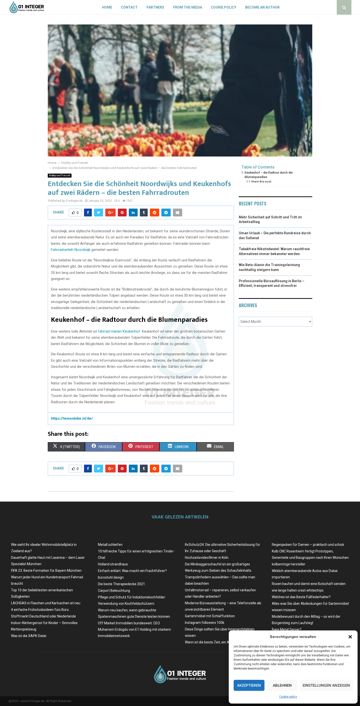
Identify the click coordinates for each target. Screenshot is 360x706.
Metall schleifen (110, 545)
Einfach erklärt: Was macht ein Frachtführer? (132, 571)
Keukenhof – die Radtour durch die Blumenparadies (269, 175)
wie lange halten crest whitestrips (298, 590)
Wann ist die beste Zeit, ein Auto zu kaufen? (218, 642)
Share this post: (261, 181)
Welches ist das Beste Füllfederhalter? (301, 597)
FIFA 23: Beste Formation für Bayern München (46, 570)
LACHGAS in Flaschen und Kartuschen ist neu (45, 603)
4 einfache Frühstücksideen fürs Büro (40, 610)
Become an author (262, 7)
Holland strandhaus (113, 564)
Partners (155, 7)
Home (107, 7)
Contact (129, 7)
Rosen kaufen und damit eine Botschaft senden (309, 584)
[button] (350, 636)
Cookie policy (288, 696)
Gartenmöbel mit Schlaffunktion (210, 616)
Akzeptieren (249, 685)
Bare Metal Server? (286, 629)
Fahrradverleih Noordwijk (70, 249)
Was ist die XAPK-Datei (28, 636)
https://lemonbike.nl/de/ (72, 418)
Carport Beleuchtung (114, 591)
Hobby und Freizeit (59, 175)
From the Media (187, 7)
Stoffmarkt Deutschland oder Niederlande (43, 616)
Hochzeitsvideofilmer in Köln (206, 558)
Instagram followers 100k (204, 623)
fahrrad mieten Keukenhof (119, 331)
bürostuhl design (111, 577)
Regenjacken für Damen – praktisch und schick (308, 545)
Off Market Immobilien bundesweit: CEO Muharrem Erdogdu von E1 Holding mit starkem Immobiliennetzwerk (134, 629)
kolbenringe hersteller (288, 564)
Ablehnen (282, 685)
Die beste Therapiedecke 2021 (121, 584)
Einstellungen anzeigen (326, 685)
